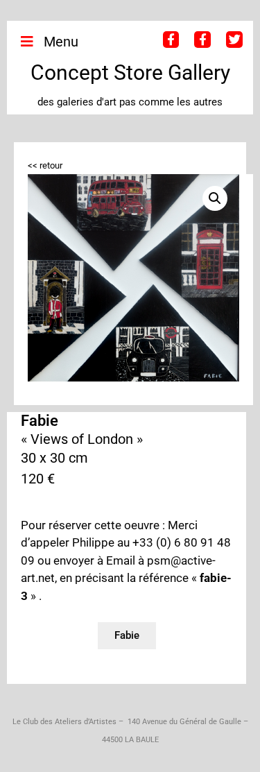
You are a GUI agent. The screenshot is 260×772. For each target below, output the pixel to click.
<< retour (45, 165)
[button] (214, 198)
